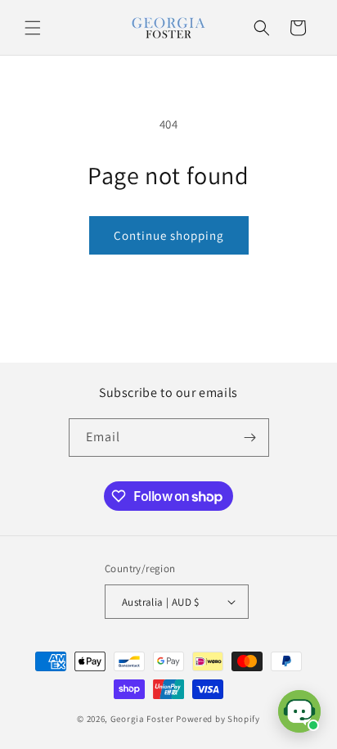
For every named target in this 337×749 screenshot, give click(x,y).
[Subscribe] (250, 437)
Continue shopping (169, 235)
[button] (33, 28)
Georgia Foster (142, 718)
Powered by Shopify (218, 718)
